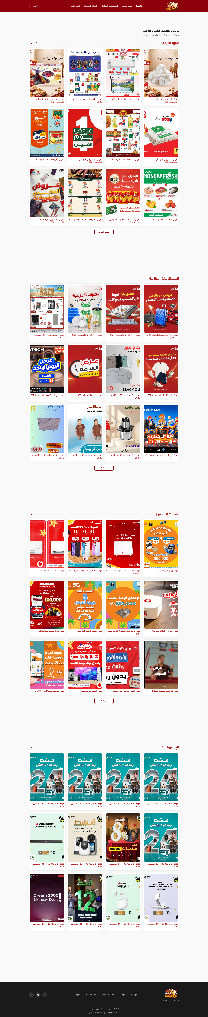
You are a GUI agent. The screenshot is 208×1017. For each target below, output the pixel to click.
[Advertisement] (104, 20)
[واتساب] (31, 994)
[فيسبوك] (44, 994)
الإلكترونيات (75, 6)
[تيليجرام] (38, 994)
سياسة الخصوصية (114, 1012)
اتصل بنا (90, 1012)
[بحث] (43, 6)
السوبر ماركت (127, 6)
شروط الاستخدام (100, 1012)
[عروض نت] (171, 993)
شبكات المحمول (90, 6)
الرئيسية (139, 6)
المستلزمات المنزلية (110, 6)
